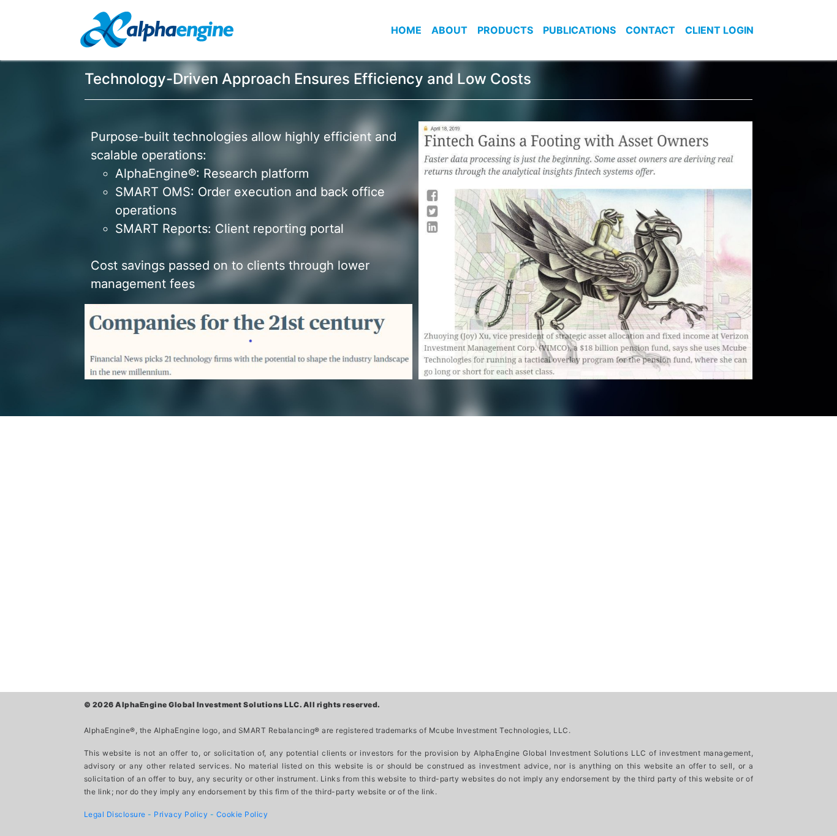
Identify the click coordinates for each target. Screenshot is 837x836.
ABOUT (449, 30)
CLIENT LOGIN (719, 30)
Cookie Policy (242, 814)
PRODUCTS (505, 30)
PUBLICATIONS (579, 30)
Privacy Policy (182, 814)
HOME (406, 30)
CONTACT (650, 30)
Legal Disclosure (116, 814)
